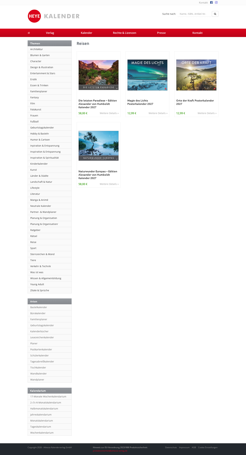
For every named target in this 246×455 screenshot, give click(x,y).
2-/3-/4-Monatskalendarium (45, 402)
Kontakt (203, 2)
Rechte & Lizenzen (124, 33)
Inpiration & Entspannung (44, 145)
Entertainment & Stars (42, 73)
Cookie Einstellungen (208, 447)
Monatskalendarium (41, 420)
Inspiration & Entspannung (45, 151)
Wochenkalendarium (42, 432)
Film (32, 103)
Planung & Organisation (43, 218)
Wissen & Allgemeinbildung (45, 278)
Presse (161, 33)
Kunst (33, 169)
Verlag (50, 33)
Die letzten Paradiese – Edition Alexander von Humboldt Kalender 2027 (97, 104)
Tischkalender (38, 367)
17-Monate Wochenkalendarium (48, 396)
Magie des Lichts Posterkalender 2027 (140, 102)
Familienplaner (38, 91)
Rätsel (33, 236)
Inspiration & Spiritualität (44, 157)
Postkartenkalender (41, 349)
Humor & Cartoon (40, 139)
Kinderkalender (39, 163)
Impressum (184, 447)
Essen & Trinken (39, 85)
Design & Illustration (41, 67)
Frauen (34, 115)
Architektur (36, 49)
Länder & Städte (39, 175)
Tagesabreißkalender (42, 361)
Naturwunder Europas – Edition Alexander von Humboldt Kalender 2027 (97, 174)
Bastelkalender (38, 307)
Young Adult (37, 284)
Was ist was (36, 272)
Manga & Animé (39, 199)
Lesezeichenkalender (42, 337)
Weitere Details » (109, 113)
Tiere (33, 260)
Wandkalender (38, 373)
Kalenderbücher (39, 331)
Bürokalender (38, 313)
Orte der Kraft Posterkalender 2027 (195, 102)
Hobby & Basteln (39, 133)
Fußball (34, 121)
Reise (33, 242)
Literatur (35, 193)
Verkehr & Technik (40, 266)
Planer (33, 343)
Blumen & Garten (40, 55)
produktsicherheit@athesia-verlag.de (110, 450)
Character (35, 61)
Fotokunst (35, 109)
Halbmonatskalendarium (44, 408)
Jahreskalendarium (41, 414)
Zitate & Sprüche (39, 290)
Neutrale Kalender (40, 205)
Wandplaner (37, 379)
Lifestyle (34, 187)
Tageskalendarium (40, 426)
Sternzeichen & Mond (42, 254)
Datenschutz (171, 447)
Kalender (86, 33)
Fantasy (34, 97)
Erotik (33, 79)
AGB (194, 447)
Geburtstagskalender (42, 127)
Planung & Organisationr (44, 224)
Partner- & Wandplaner (43, 212)
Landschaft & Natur (41, 181)
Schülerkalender (39, 355)
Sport (33, 248)
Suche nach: (169, 13)
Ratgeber (35, 230)
